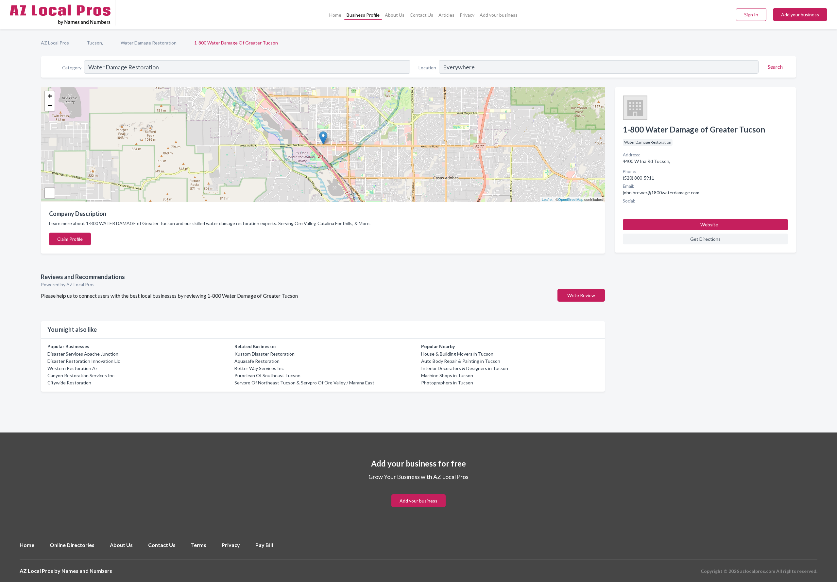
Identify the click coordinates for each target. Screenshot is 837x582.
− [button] (50, 106)
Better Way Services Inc (259, 368)
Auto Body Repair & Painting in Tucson (460, 361)
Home (335, 15)
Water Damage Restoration (149, 42)
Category (71, 67)
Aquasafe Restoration (257, 361)
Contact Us (421, 15)
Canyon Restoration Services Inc (80, 375)
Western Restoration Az (72, 368)
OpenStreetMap (570, 199)
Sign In (751, 14)
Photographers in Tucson (447, 382)
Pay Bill (264, 545)
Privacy (467, 15)
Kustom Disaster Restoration (264, 354)
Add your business (499, 15)
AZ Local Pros (55, 42)
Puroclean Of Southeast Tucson (267, 375)
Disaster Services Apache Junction (82, 354)
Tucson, (95, 42)
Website (709, 224)
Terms (198, 545)
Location (427, 67)
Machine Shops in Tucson (447, 375)
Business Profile (363, 15)
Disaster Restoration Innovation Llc (83, 361)
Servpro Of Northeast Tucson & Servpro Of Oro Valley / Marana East (304, 382)
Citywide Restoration (69, 382)
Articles (446, 15)
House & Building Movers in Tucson (457, 354)
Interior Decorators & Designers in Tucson (464, 368)
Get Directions (705, 239)
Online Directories (72, 545)
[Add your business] (418, 493)
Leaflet (547, 199)
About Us (394, 15)
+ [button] (50, 96)
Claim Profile (70, 239)
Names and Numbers (86, 571)
